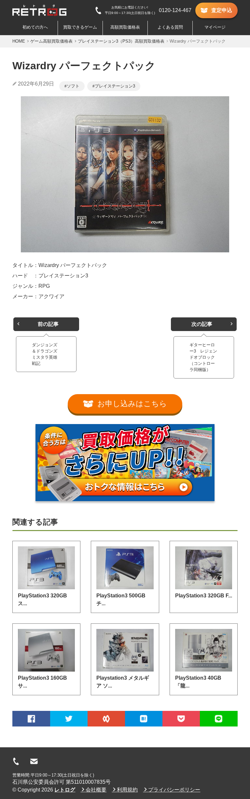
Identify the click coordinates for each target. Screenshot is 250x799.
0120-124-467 (175, 10)
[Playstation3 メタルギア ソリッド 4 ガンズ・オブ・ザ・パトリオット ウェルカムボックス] (124, 650)
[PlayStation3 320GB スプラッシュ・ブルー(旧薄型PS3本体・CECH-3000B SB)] (46, 567)
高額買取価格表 (125, 27)
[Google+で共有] (106, 718)
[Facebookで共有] (31, 718)
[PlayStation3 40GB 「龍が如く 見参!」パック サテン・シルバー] (203, 650)
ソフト (73, 86)
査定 (221, 10)
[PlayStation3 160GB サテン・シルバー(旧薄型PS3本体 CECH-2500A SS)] (46, 650)
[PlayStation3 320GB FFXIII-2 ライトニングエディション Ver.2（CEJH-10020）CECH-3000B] (203, 567)
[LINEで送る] (218, 718)
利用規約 (127, 789)
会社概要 (96, 789)
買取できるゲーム (80, 27)
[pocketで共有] (181, 718)
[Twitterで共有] (69, 718)
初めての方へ (35, 27)
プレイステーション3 (115, 86)
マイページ (215, 27)
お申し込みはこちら (132, 404)
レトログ (64, 789)
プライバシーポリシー (174, 789)
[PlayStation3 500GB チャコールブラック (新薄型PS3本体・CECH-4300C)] (124, 567)
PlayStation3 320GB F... (203, 595)
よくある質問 (170, 27)
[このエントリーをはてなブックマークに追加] (143, 718)
